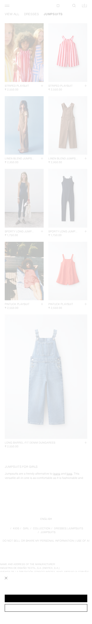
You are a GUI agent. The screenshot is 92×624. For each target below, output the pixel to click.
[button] (46, 598)
